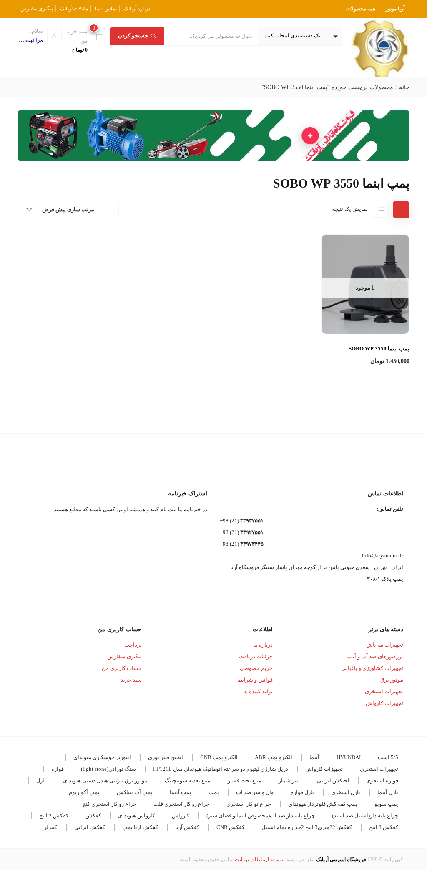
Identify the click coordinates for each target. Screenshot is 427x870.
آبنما (314, 757)
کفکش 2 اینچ (53, 815)
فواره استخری (382, 781)
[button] (300, 36)
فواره (57, 769)
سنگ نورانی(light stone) (108, 769)
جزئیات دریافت (256, 656)
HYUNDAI (349, 757)
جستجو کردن (133, 35)
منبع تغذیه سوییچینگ (188, 781)
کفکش (93, 815)
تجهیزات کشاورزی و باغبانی (372, 668)
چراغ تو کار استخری (248, 804)
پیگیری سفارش (36, 9)
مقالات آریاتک (74, 9)
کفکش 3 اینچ (383, 827)
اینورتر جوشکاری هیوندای (102, 757)
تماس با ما (106, 9)
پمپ (213, 792)
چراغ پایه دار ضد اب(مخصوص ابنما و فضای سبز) (260, 815)
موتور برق (391, 680)
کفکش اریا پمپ (140, 827)
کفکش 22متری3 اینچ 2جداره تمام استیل (306, 827)
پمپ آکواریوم (84, 792)
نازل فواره (302, 792)
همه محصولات (360, 9)
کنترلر (50, 827)
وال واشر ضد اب (255, 792)
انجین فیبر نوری (165, 757)
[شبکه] (401, 209)
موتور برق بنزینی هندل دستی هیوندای (105, 781)
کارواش (180, 815)
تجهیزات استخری (384, 691)
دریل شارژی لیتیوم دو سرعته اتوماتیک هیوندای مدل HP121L (220, 769)
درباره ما (263, 645)
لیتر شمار (289, 781)
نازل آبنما (387, 792)
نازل (41, 781)
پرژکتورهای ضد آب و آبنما (374, 656)
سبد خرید (131, 680)
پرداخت (133, 645)
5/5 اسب (388, 757)
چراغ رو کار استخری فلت (181, 804)
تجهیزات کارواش (384, 703)
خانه (404, 87)
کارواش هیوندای (136, 815)
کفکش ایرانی (89, 827)
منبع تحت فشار (244, 781)
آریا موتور (394, 9)
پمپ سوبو (386, 804)
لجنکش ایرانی (333, 781)
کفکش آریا (187, 827)
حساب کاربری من (122, 668)
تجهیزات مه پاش (384, 645)
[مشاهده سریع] (365, 314)
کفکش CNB (230, 827)
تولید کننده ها (258, 691)
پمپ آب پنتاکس (135, 792)
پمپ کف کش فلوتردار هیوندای (322, 804)
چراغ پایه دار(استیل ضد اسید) (365, 815)
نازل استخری (345, 792)
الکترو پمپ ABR (273, 757)
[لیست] (380, 209)
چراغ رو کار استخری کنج (109, 804)
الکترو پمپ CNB (219, 757)
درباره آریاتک (137, 9)
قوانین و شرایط (255, 680)
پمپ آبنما (180, 792)
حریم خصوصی (256, 668)
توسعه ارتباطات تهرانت (259, 859)
